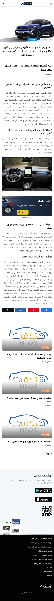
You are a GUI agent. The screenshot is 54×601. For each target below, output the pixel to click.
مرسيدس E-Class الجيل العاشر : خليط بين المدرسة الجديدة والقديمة (29, 356)
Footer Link (51, 586)
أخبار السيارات (46, 39)
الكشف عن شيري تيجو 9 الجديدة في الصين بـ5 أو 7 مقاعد (29, 399)
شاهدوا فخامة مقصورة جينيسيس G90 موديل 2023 (29, 442)
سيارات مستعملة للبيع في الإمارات (40, 542)
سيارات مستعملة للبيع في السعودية (40, 547)
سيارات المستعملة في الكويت (42, 559)
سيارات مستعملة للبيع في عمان (41, 555)
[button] (29, 217)
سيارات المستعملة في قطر (43, 563)
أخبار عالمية (32, 39)
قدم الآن (21, 212)
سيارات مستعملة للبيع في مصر (42, 538)
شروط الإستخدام (46, 571)
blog (26, 4)
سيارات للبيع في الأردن (44, 551)
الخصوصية (49, 575)
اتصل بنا (49, 567)
